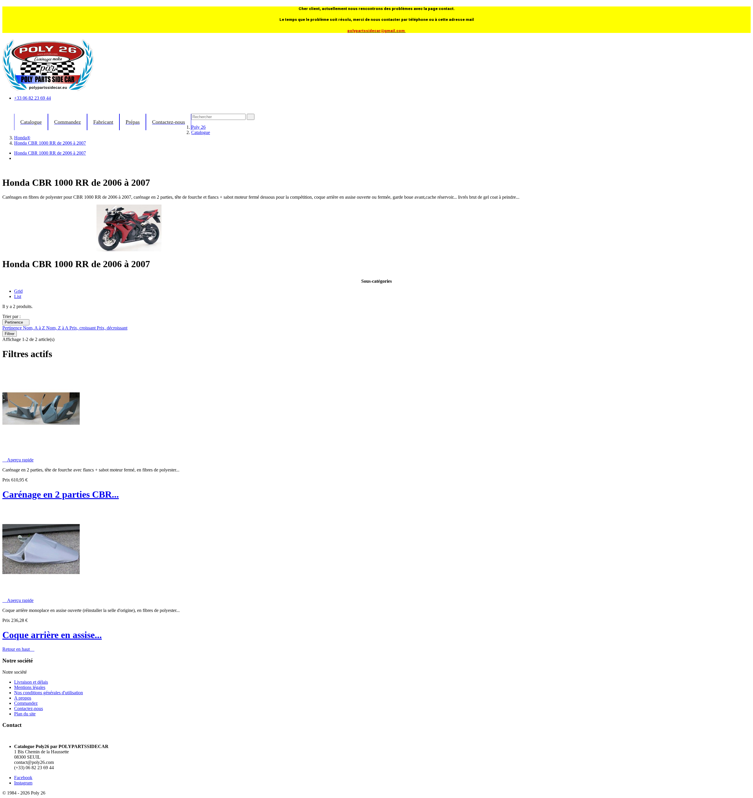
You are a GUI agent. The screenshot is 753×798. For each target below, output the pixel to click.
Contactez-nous (28, 708)
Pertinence (16, 322)
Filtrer (9, 334)
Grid (18, 291)
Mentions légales (29, 687)
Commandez (26, 703)
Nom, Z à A (57, 327)
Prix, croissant (83, 327)
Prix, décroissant (112, 327)
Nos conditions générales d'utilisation (48, 692)
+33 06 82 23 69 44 (32, 98)
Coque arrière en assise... (52, 635)
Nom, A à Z (34, 327)
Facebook (23, 777)
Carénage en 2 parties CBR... (60, 494)
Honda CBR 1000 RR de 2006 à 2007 (50, 152)
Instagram (23, 782)
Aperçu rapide (18, 459)
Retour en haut (18, 649)
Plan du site (25, 713)
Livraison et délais (31, 682)
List (17, 296)
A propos (22, 697)
